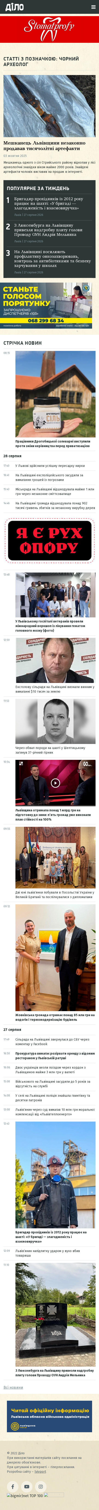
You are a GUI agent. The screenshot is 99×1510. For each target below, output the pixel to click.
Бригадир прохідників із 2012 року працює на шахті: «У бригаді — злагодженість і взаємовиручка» (48, 203)
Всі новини (13, 1387)
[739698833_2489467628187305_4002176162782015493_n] (49, 41)
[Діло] (14, 6)
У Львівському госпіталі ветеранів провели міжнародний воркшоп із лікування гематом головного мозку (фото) (50, 626)
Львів (17, 215)
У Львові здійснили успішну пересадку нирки (50, 466)
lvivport (40, 1472)
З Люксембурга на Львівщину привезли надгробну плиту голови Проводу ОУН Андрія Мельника (48, 230)
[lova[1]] (49, 1431)
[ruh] (49, 563)
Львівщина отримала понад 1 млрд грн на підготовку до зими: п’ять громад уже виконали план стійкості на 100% (53, 815)
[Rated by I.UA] (54, 1496)
